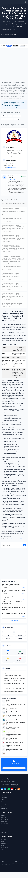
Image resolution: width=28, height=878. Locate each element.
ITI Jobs (2, 799)
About (12, 866)
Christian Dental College (11, 719)
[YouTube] (12, 789)
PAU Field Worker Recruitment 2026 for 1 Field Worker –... (13, 590)
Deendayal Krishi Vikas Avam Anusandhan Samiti (15, 723)
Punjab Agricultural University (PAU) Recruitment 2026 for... (11, 585)
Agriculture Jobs (4, 823)
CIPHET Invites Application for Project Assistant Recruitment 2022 (12, 219)
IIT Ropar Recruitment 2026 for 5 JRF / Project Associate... (13, 608)
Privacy (16, 866)
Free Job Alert (4, 832)
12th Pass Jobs (4, 797)
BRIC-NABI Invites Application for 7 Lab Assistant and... (12, 596)
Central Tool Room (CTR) (11, 738)
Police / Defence (4, 819)
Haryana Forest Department (12, 730)
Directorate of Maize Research (13, 745)
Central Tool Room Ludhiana (12, 711)
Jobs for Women (4, 827)
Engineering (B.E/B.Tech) (6, 803)
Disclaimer (21, 866)
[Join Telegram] (5, 789)
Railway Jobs (3, 817)
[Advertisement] (14, 64)
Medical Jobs (3, 830)
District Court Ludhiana (11, 708)
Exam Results (3, 841)
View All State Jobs (14, 620)
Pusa (10, 115)
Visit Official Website (11, 167)
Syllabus (2, 845)
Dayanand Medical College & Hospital (14, 749)
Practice (2, 851)
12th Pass (20, 631)
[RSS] (18, 789)
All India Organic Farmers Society (13, 734)
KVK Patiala (8, 700)
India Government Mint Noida (12, 727)
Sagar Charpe (13, 179)
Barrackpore (17, 115)
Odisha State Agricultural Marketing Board (15, 704)
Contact (25, 866)
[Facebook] (2, 789)
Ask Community (4, 854)
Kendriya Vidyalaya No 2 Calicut (13, 715)
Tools (2, 849)
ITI (8, 635)
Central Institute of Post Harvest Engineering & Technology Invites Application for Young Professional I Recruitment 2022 (11, 276)
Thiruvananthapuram (7, 119)
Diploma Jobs (4, 801)
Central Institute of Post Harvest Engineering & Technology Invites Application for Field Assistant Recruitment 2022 (13, 211)
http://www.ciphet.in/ (16, 539)
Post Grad (20, 638)
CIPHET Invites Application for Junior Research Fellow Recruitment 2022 (12, 304)
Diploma (20, 635)
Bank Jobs (3, 815)
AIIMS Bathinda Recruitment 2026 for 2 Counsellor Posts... (12, 602)
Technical (23, 45)
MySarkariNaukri (6, 2)
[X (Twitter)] (15, 789)
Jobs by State (4, 821)
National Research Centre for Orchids (14, 742)
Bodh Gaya (16, 119)
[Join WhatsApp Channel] (8, 789)
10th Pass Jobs (4, 795)
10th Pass (8, 631)
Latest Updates (4, 825)
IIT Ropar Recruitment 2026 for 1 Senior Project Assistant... (14, 614)
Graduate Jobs (4, 808)
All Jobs (9, 45)
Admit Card (3, 839)
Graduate (8, 638)
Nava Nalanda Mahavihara (12, 752)
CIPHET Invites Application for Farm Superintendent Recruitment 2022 (11, 267)
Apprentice (15, 45)
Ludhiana (4, 115)
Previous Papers (4, 847)
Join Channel (14, 768)
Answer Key (3, 843)
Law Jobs (3, 806)
